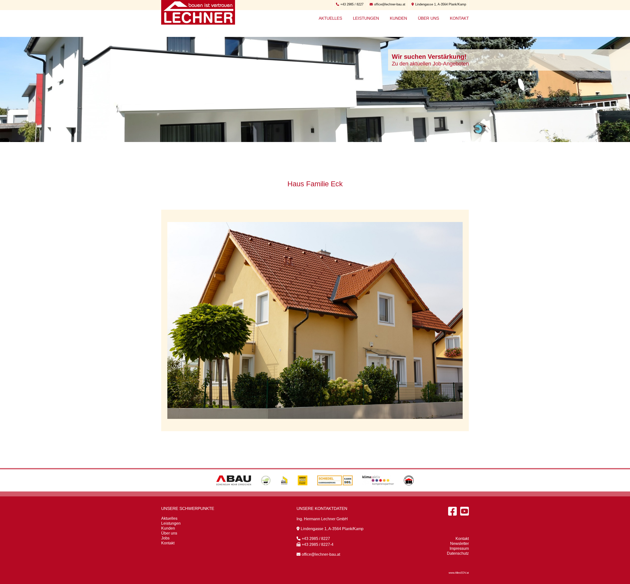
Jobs (165, 538)
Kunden (398, 18)
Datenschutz (458, 553)
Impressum (459, 548)
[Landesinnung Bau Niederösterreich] (409, 490)
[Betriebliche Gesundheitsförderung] (266, 490)
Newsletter (459, 543)
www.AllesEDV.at (459, 572)
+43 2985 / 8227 (351, 4)
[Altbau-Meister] (284, 490)
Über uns (428, 18)
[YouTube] (464, 511)
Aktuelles (330, 18)
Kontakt (459, 18)
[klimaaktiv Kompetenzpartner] (378, 490)
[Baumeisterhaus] (302, 490)
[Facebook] (452, 511)
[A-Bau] (233, 490)
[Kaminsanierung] (335, 490)
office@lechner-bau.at (389, 4)
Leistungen (366, 18)
